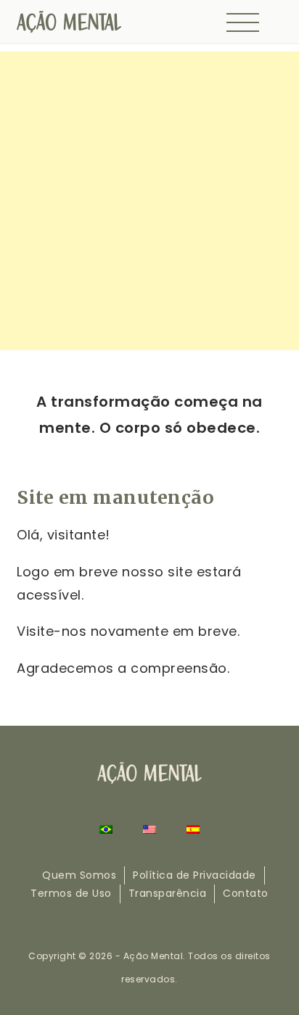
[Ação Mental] (69, 21)
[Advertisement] (149, 200)
